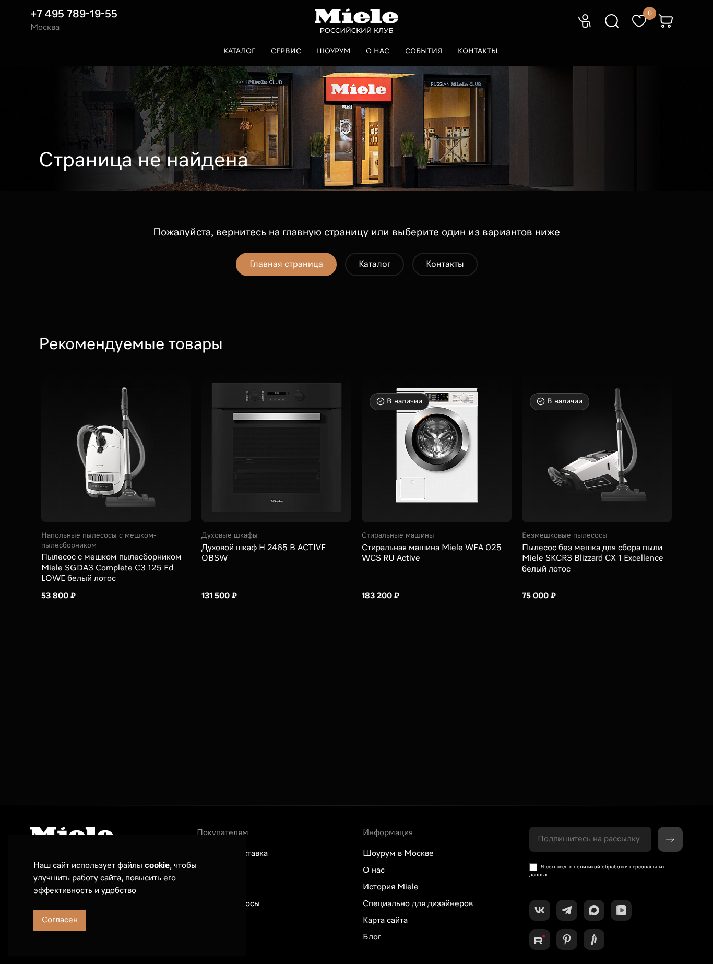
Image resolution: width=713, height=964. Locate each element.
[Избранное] (639, 21)
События (423, 51)
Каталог (239, 51)
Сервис (286, 51)
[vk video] (621, 910)
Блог (372, 937)
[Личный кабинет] (584, 21)
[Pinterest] (566, 939)
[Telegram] (566, 910)
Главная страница (286, 264)
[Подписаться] (670, 839)
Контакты (478, 51)
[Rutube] (539, 939)
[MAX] (594, 910)
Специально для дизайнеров (418, 904)
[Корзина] (666, 21)
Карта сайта (385, 921)
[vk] (539, 910)
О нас (377, 51)
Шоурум (333, 51)
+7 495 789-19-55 (73, 14)
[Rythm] (594, 939)
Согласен (60, 920)
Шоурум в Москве (398, 854)
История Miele (391, 887)
